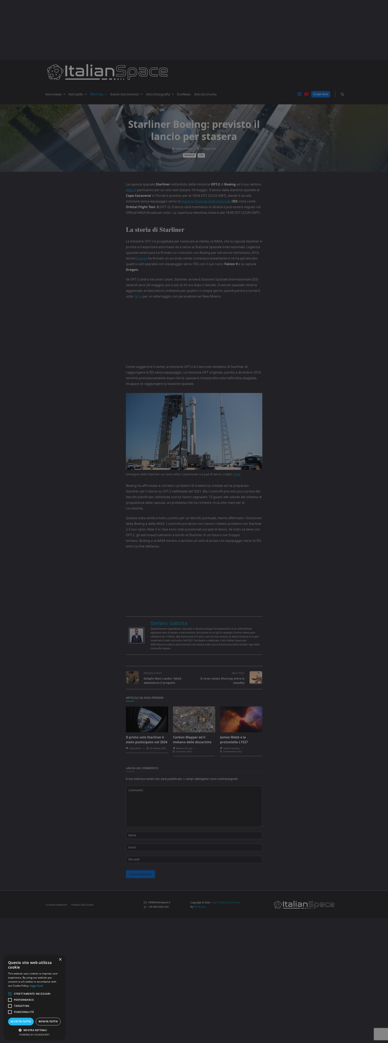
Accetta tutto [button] (21, 1021)
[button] (34, 1030)
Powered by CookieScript (34, 1034)
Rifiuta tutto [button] (48, 1021)
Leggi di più (36, 985)
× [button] (60, 959)
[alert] (194, 521)
